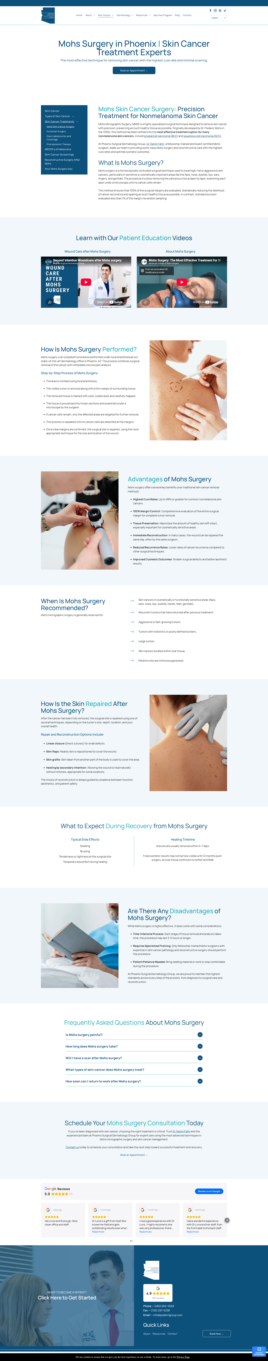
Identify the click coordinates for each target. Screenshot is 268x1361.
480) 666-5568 (164, 1306)
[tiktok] (225, 10)
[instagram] (215, 10)
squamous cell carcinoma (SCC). (202, 136)
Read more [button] (98, 1231)
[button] (40, 1220)
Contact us (72, 1147)
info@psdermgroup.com (167, 1315)
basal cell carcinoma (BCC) (162, 136)
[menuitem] (79, 15)
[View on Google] (48, 1210)
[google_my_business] (220, 10)
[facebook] (210, 10)
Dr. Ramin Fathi (155, 144)
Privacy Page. (183, 1357)
